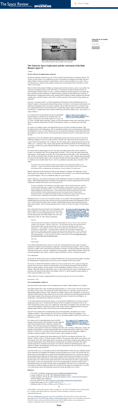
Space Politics (49, 398)
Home (59, 405)
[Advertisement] (52, 24)
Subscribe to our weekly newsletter (100, 40)
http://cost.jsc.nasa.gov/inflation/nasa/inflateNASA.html (62, 373)
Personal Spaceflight (61, 398)
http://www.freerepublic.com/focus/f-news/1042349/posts (66, 380)
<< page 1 (30, 71)
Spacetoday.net (32, 398)
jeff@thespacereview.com (41, 396)
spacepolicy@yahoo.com (34, 393)
